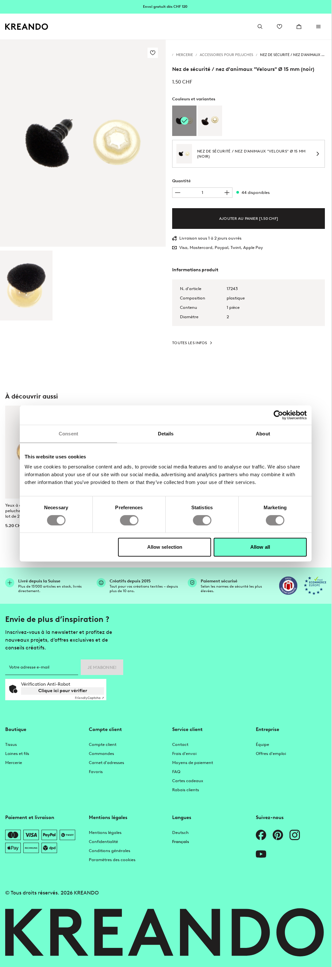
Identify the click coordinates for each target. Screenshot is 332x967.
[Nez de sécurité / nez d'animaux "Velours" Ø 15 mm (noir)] (26, 285)
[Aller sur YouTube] (261, 854)
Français (180, 841)
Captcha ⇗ (89, 698)
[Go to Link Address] (165, 6)
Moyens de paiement (192, 762)
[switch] (129, 520)
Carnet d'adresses (106, 762)
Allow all (260, 547)
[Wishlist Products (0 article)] (279, 26)
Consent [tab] (68, 433)
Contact (180, 744)
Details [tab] (166, 433)
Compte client (102, 744)
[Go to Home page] (26, 26)
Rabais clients (185, 789)
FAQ (176, 771)
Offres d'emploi (271, 753)
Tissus (11, 744)
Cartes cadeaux (187, 780)
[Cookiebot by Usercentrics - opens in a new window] (278, 415)
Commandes (101, 753)
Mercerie (13, 762)
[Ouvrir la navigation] (318, 26)
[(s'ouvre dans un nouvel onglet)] (288, 586)
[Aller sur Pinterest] (278, 835)
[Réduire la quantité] (177, 192)
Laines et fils (17, 753)
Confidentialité (103, 841)
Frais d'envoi (184, 753)
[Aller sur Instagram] (295, 835)
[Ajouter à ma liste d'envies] (153, 53)
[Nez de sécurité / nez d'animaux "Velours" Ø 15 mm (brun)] (210, 121)
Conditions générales (109, 850)
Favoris (96, 771)
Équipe (262, 744)
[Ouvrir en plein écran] (83, 143)
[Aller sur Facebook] (261, 835)
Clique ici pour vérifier (62, 690)
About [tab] (263, 433)
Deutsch (180, 832)
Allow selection (165, 547)
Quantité (181, 180)
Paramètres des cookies (112, 859)
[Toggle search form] (260, 26)
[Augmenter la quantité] (227, 192)
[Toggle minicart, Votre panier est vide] (299, 26)
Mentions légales (105, 832)
